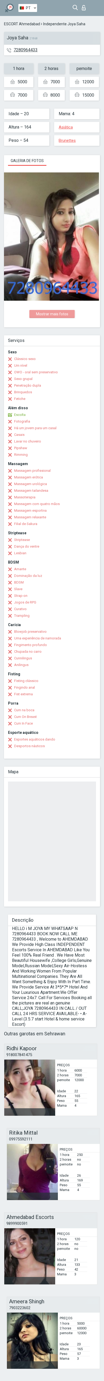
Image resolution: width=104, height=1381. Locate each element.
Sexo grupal (23, 379)
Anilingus (21, 665)
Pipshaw (20, 448)
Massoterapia (24, 497)
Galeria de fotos (27, 161)
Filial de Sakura (25, 524)
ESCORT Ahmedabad (22, 24)
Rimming (21, 455)
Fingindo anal (24, 687)
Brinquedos (23, 392)
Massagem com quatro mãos (37, 504)
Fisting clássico (26, 681)
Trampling (22, 616)
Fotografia (22, 421)
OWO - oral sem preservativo (36, 372)
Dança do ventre (26, 546)
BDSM (19, 582)
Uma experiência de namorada (37, 638)
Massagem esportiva (30, 510)
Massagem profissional (32, 471)
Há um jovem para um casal (35, 428)
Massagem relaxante (30, 517)
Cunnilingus (23, 658)
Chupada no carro (28, 652)
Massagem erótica (28, 477)
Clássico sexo (25, 359)
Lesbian (20, 553)
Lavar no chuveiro (27, 441)
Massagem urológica (30, 484)
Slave (18, 589)
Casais (19, 435)
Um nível (20, 365)
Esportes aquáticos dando (34, 739)
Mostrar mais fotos (52, 314)
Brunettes (67, 140)
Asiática (66, 127)
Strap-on (20, 596)
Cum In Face (23, 723)
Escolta (20, 415)
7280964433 (26, 49)
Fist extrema (23, 694)
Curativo (20, 609)
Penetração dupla (27, 385)
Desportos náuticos (29, 746)
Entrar (85, 6)
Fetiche (19, 399)
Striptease (22, 540)
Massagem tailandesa (31, 491)
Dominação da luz (28, 576)
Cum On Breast (25, 717)
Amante (20, 569)
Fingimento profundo (30, 645)
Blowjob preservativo (30, 632)
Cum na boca (24, 710)
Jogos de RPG (25, 602)
